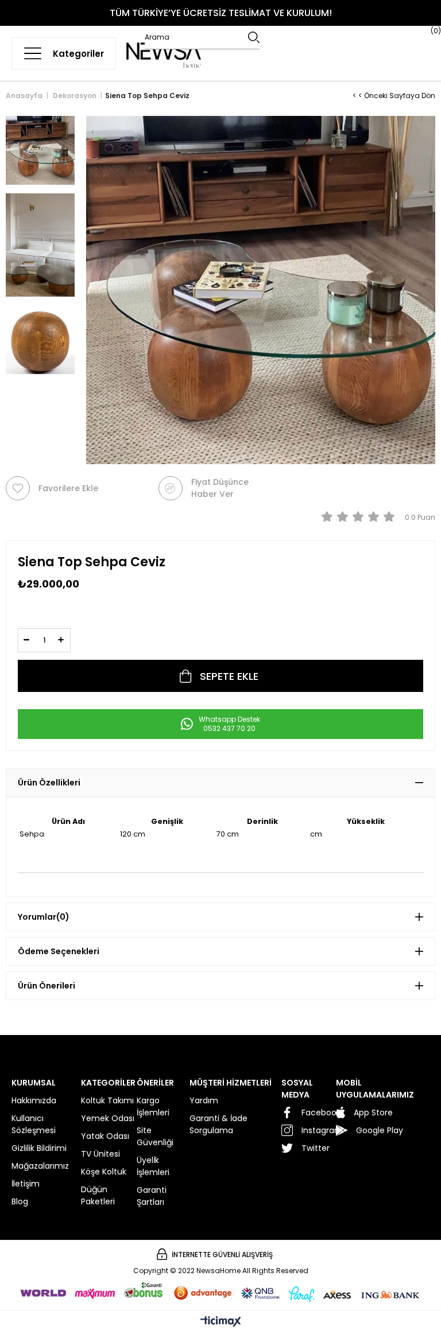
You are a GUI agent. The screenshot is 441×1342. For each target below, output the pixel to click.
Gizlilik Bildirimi (39, 1148)
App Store (373, 1112)
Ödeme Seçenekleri (58, 951)
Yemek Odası (107, 1118)
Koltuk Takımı (107, 1100)
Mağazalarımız (40, 1166)
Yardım (203, 1100)
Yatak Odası (105, 1136)
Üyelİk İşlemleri (153, 1166)
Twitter (315, 1148)
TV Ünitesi (100, 1154)
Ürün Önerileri (46, 985)
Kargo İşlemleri (153, 1106)
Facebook (318, 1112)
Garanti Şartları (152, 1196)
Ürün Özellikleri (49, 782)
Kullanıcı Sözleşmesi (33, 1124)
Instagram (318, 1130)
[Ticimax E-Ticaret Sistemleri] (220, 1322)
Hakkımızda (33, 1100)
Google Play (379, 1130)
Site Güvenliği (155, 1136)
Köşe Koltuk (103, 1171)
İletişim (25, 1183)
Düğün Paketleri (98, 1195)
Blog (19, 1201)
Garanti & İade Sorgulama (218, 1124)
